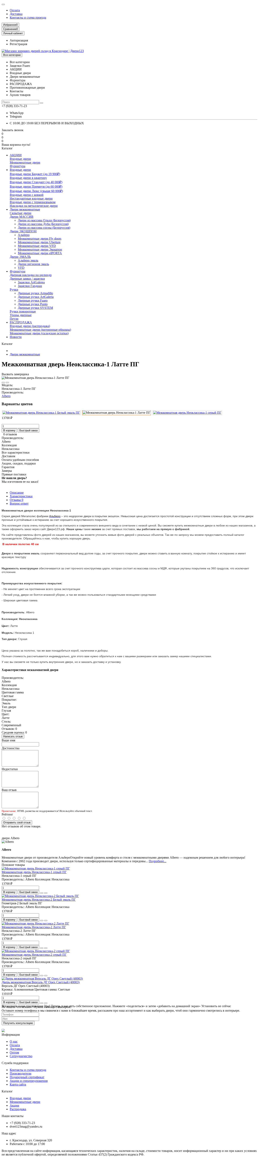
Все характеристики (16, 452)
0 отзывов (10, 434)
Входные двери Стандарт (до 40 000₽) (36, 182)
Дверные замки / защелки (27, 278)
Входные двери (20, 159)
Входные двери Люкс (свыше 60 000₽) (36, 191)
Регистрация (18, 44)
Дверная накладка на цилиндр (31, 275)
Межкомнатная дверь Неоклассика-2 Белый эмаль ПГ (39, 899)
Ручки (14, 289)
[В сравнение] (7, 382)
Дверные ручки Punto (33, 304)
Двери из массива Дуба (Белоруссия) (43, 224)
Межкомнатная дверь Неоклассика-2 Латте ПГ (34, 927)
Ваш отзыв (9, 790)
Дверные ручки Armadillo (35, 293)
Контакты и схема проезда (28, 17)
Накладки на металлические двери (34, 205)
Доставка (16, 14)
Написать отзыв (13, 736)
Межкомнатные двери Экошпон (40, 249)
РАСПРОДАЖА (21, 322)
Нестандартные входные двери (31, 198)
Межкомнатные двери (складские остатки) (39, 333)
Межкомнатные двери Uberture (39, 242)
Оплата (15, 10)
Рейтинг (7, 814)
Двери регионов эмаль (33, 264)
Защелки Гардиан (30, 286)
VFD (21, 267)
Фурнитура (17, 166)
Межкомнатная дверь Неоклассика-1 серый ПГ (34, 872)
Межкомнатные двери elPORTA (40, 253)
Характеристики (21, 496)
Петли (14, 318)
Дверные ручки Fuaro (33, 300)
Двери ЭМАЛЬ (20, 256)
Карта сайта (18, 1084)
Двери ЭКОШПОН (23, 231)
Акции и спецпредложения (29, 1080)
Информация (11, 1034)
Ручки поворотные (23, 311)
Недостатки (10, 769)
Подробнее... (157, 861)
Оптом (14, 1052)
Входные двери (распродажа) (30, 326)
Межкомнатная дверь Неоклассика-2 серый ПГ (34, 954)
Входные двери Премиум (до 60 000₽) (36, 186)
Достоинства (10, 748)
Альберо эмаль (28, 260)
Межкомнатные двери (25, 162)
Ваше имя (8, 740)
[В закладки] (3, 382)
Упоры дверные (21, 315)
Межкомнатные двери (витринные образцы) (40, 329)
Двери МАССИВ (21, 216)
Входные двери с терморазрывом (32, 202)
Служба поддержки (15, 1063)
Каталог (7, 1091)
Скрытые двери (20, 213)
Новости (16, 337)
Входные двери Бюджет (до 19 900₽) (35, 174)
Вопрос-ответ (19, 503)
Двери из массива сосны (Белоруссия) (44, 227)
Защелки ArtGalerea (31, 282)
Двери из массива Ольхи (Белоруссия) (44, 220)
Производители (20, 1073)
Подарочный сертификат (27, 1077)
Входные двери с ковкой (27, 195)
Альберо (24, 235)
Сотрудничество (21, 1056)
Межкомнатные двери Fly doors (39, 238)
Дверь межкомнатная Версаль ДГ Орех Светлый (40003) (41, 982)
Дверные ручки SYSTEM (35, 307)
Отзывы (16, 500)
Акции (14, 1105)
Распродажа (18, 1109)
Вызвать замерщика (15, 374)
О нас (14, 1041)
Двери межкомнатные (25, 209)
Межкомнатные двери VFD (37, 246)
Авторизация (19, 40)
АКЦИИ (16, 155)
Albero (6, 396)
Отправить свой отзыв (17, 822)
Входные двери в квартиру (28, 178)
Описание (17, 492)
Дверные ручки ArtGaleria (36, 297)
